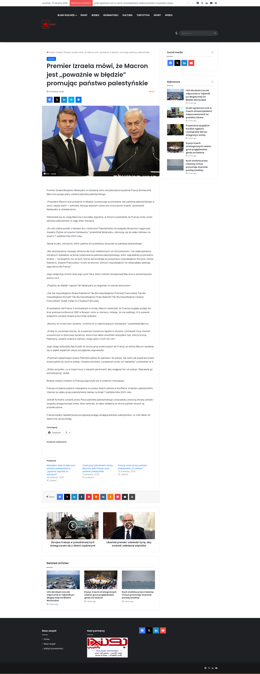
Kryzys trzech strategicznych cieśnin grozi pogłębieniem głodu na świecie (100, 594)
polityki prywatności (53, 648)
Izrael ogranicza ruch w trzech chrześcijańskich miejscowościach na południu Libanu (199, 113)
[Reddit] (96, 497)
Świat (83, 15)
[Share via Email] (125, 497)
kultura (127, 15)
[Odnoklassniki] (110, 497)
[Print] (132, 497)
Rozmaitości (110, 15)
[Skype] (71, 100)
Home (51, 52)
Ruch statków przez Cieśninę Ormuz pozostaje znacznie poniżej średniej (138, 594)
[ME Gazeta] (49, 24)
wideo (168, 15)
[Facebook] (50, 100)
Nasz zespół (49, 644)
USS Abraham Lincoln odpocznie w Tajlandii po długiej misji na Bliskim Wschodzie (60, 596)
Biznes (95, 15)
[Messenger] (79, 100)
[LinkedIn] (64, 100)
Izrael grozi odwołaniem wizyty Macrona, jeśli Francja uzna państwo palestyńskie (97, 468)
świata (59, 52)
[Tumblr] (82, 497)
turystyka (143, 15)
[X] (57, 100)
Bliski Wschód (66, 15)
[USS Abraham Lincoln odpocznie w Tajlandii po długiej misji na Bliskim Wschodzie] (63, 580)
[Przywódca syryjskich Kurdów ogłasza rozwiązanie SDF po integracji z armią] (175, 129)
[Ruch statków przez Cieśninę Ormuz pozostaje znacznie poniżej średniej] (138, 580)
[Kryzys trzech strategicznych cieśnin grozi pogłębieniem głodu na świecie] (100, 580)
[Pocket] (118, 497)
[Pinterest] (89, 497)
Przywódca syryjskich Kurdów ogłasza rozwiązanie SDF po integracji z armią (197, 130)
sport (157, 15)
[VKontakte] (103, 497)
